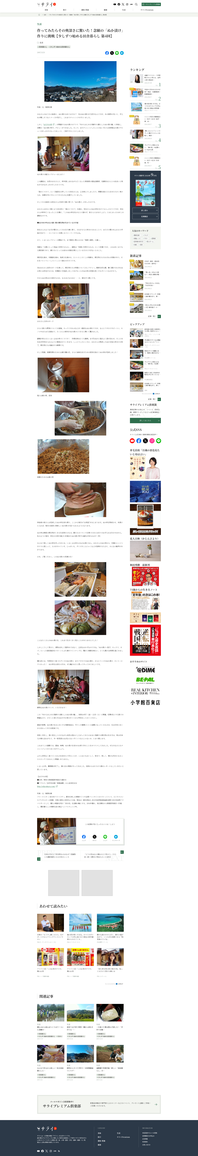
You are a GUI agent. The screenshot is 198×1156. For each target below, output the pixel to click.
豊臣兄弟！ (137, 235)
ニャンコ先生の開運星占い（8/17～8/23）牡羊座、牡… (152, 160)
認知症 (154, 238)
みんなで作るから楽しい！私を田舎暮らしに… (50, 1069)
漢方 (141, 245)
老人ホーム (150, 241)
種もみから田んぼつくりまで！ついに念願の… (50, 1028)
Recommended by (110, 984)
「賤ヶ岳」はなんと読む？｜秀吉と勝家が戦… (152, 273)
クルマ (146, 235)
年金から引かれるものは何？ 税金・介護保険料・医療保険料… (152, 91)
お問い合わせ (146, 1145)
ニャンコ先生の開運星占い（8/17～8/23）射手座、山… (152, 119)
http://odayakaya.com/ (46, 786)
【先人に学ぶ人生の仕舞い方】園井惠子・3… (152, 306)
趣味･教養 (85, 10)
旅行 (64, 10)
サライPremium (123, 1137)
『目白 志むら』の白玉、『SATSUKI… (152, 284)
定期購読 (144, 216)
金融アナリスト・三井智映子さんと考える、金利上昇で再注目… (152, 77)
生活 (124, 10)
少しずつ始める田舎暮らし (60, 47)
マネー (146, 238)
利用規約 (145, 1142)
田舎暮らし (43, 47)
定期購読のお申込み (148, 1136)
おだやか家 (48, 124)
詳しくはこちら (145, 420)
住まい (60, 1036)
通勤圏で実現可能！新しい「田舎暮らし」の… (109, 1069)
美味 (46, 10)
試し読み (144, 210)
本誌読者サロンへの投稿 (149, 1133)
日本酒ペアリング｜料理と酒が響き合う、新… (152, 295)
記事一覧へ (152, 316)
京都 (135, 245)
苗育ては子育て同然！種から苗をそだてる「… (80, 1028)
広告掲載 (145, 1139)
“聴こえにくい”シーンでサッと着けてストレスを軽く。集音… (152, 133)
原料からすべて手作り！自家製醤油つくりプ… (80, 1069)
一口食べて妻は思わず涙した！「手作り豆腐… (109, 1028)
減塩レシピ (137, 238)
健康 (105, 10)
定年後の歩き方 (138, 241)
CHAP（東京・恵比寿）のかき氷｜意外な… (152, 262)
